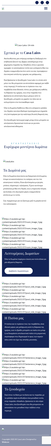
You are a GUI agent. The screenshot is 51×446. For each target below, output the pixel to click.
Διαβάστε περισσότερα (19, 271)
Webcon (5, 442)
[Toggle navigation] (46, 8)
